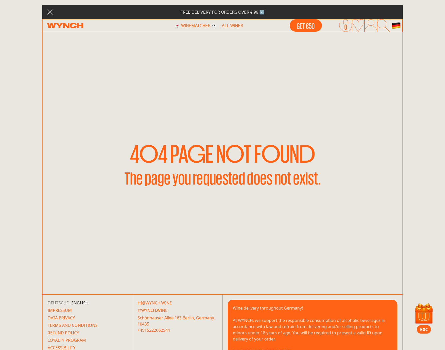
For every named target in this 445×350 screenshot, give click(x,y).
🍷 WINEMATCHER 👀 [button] (196, 25)
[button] (396, 25)
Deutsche (58, 303)
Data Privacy (61, 318)
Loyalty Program (67, 340)
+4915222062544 (154, 330)
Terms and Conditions (73, 325)
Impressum (60, 310)
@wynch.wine (152, 310)
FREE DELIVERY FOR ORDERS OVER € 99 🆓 (222, 12)
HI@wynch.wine (155, 303)
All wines (232, 25)
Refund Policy (63, 333)
